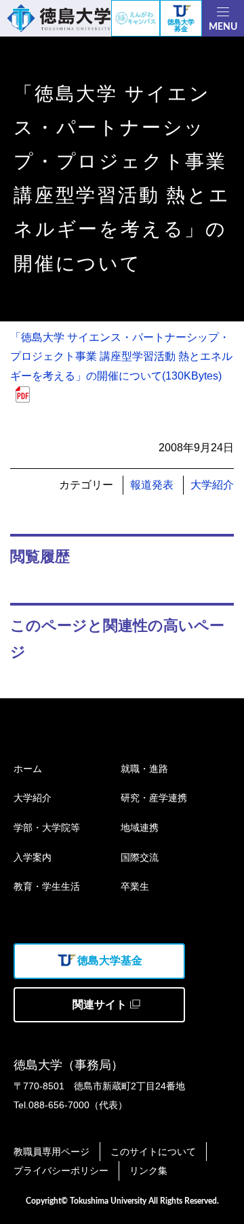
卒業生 (135, 886)
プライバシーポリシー (61, 1170)
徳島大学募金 (181, 25)
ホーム (28, 768)
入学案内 (33, 857)
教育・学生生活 (47, 886)
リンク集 (148, 1170)
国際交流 (140, 857)
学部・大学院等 (47, 827)
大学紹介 (212, 485)
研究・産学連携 (154, 797)
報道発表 (152, 485)
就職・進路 (144, 768)
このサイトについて (153, 1151)
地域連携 (140, 827)
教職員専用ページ (51, 1151)
